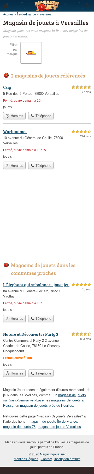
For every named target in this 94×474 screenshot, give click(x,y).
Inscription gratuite (67, 459)
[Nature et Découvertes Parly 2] (47, 349)
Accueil (5, 6)
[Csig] (47, 97)
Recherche (88, 6)
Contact (46, 459)
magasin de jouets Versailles (59, 427)
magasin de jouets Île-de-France (52, 421)
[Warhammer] (47, 143)
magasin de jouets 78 (19, 427)
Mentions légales (26, 459)
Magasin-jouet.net (53, 454)
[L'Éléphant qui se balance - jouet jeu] (47, 297)
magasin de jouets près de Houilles (46, 405)
